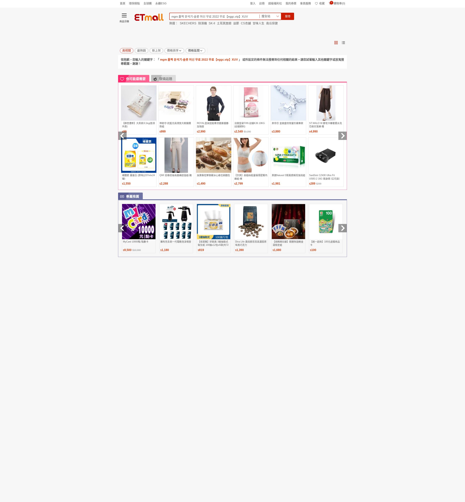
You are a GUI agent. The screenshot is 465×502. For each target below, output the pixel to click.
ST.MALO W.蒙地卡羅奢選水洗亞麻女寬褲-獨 (325, 125)
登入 (253, 3)
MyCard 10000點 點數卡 (135, 241)
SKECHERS (188, 23)
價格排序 (173, 50)
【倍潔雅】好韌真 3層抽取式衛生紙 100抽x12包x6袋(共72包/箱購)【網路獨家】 (213, 243)
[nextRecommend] (342, 136)
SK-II (212, 23)
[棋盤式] (336, 42)
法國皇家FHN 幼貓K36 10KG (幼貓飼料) (249, 125)
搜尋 (287, 16)
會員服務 (305, 3)
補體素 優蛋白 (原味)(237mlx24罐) (138, 177)
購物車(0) (338, 3)
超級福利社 (275, 3)
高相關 (126, 50)
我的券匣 (291, 3)
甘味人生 (258, 23)
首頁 (122, 3)
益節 (236, 23)
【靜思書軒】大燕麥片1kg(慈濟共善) (138, 125)
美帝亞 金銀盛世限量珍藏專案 (287, 123)
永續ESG (161, 3)
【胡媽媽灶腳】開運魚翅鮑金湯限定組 (288, 243)
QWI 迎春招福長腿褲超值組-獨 (175, 175)
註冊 (262, 3)
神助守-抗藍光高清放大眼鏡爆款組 (175, 125)
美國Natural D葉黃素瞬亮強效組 (288, 175)
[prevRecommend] (122, 136)
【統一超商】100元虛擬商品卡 (325, 243)
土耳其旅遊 (224, 23)
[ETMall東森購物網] (149, 17)
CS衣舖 (246, 23)
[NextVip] (342, 228)
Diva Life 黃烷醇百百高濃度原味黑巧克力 (250, 243)
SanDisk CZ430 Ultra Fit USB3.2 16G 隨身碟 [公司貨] (324, 177)
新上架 (156, 50)
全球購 (147, 3)
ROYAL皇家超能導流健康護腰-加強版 (213, 125)
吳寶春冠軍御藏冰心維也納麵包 (213, 175)
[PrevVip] (122, 228)
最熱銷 (141, 50)
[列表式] (343, 42)
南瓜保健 (272, 23)
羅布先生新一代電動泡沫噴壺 (175, 241)
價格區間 (194, 50)
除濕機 (202, 23)
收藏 (322, 3)
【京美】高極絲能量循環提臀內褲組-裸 (250, 177)
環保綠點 (134, 3)
